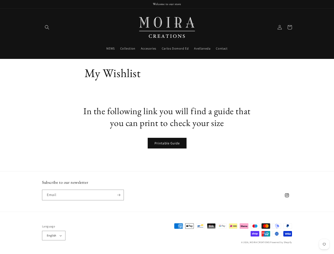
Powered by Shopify (281, 242)
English (51, 235)
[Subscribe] (119, 195)
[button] (47, 27)
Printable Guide (167, 143)
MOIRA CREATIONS (260, 242)
